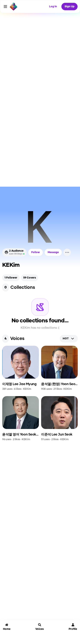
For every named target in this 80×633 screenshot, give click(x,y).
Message (53, 252)
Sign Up (69, 6)
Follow (35, 252)
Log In (53, 6)
